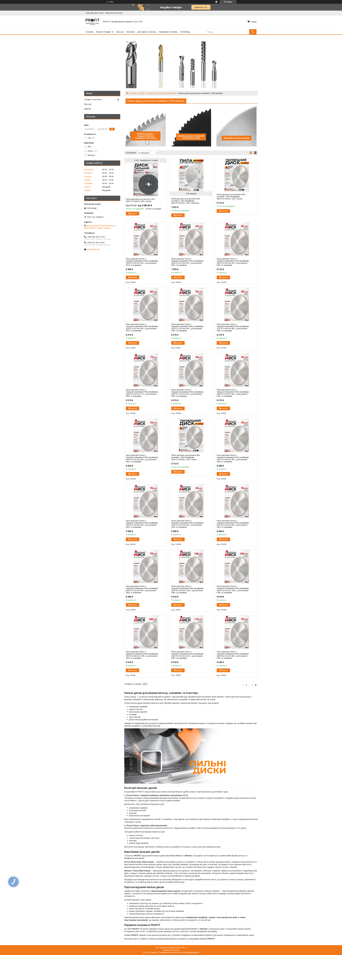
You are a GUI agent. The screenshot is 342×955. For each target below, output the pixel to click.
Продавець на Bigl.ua (171, 950)
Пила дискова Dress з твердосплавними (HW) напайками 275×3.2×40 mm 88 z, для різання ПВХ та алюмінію (233, 327)
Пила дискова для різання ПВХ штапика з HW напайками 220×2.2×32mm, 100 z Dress (185, 457)
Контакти (130, 32)
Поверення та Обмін (168, 32)
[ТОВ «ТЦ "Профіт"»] (93, 22)
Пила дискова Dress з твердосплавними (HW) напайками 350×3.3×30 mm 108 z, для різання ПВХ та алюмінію (187, 589)
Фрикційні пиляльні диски (236, 138)
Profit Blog (185, 32)
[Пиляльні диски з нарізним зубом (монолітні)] (191, 126)
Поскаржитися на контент (168, 952)
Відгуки (87, 109)
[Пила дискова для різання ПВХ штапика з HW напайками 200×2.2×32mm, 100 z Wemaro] (191, 174)
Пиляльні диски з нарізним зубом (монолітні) (191, 137)
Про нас (120, 32)
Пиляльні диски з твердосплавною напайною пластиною (145, 136)
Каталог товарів (103, 32)
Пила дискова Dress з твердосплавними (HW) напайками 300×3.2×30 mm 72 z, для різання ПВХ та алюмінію (142, 393)
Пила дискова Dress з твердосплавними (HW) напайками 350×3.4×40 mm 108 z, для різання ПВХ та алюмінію (142, 655)
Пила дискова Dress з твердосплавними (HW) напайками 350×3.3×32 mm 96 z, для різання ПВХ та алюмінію (142, 589)
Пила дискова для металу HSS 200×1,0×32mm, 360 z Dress (140, 200)
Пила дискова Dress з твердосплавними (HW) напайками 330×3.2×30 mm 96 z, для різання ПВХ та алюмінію (233, 458)
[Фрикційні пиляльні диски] (236, 126)
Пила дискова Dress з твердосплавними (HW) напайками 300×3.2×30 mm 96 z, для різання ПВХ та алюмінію (233, 393)
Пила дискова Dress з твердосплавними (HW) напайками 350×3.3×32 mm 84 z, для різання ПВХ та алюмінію (187, 524)
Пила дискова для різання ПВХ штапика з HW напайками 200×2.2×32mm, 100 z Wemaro (185, 201)
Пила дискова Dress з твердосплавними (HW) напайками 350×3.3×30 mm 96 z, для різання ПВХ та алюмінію (233, 524)
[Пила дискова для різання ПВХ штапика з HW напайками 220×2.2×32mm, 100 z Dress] (191, 435)
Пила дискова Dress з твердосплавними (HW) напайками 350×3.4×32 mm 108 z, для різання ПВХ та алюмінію (233, 589)
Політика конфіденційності (189, 952)
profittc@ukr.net (93, 249)
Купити (134, 213)
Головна (89, 32)
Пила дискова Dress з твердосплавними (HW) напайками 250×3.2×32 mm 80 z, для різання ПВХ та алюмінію (142, 327)
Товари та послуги (92, 99)
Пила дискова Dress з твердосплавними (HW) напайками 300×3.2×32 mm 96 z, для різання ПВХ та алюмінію (142, 458)
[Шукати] (252, 31)
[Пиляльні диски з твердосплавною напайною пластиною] (145, 126)
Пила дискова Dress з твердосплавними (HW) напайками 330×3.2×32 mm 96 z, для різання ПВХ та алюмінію (142, 524)
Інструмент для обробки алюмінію (161, 93)
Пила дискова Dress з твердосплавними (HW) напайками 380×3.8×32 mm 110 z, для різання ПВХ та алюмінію (187, 655)
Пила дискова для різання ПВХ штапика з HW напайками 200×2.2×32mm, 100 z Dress (231, 196)
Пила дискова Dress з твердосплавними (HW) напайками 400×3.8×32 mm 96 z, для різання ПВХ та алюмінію (233, 655)
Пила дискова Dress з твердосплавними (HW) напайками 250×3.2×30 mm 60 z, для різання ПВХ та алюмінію (142, 262)
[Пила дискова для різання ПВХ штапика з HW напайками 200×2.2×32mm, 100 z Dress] (236, 174)
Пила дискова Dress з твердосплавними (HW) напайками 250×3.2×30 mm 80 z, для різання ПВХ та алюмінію (233, 262)
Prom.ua (183, 948)
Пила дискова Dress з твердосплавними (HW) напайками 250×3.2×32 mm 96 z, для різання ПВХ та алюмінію (187, 327)
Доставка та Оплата (146, 32)
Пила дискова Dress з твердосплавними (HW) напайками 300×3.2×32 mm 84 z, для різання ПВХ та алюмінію (187, 393)
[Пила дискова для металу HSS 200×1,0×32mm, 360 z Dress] (146, 179)
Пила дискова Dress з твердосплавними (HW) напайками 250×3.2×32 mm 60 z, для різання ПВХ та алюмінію (187, 262)
